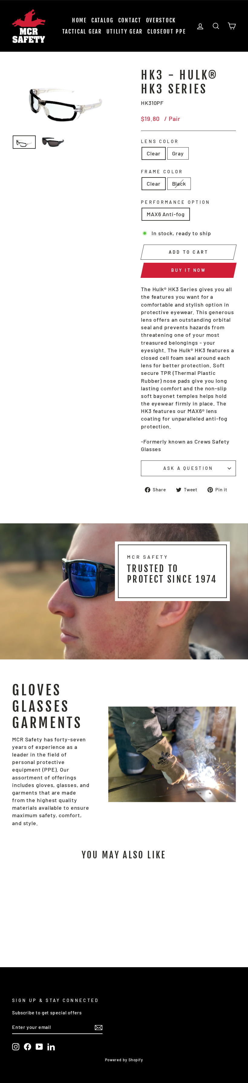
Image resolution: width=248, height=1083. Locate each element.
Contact (130, 20)
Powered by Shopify (124, 1059)
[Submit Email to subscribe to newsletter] (99, 1027)
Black (179, 183)
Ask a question (188, 468)
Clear (154, 153)
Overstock (161, 20)
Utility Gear (124, 31)
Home (79, 20)
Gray (178, 153)
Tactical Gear (82, 31)
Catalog (102, 20)
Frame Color (162, 171)
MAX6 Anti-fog (166, 214)
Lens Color (160, 141)
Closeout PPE (166, 31)
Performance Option (175, 202)
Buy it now (188, 270)
